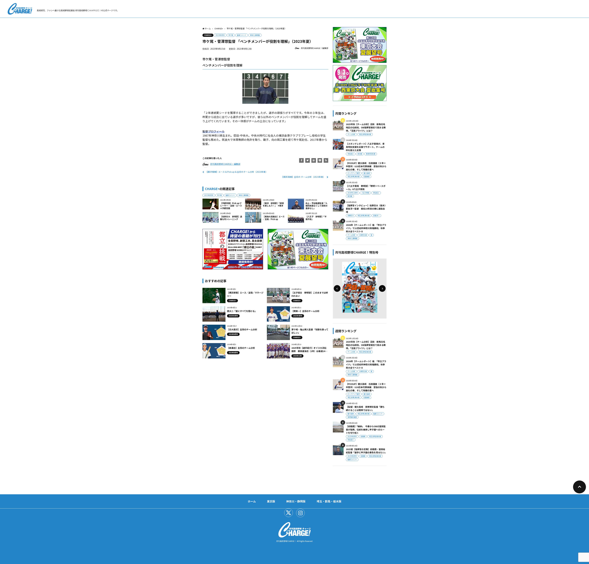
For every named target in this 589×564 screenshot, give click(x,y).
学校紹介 (351, 154)
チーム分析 (351, 134)
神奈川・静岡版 (296, 501)
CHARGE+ (208, 35)
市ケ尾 (231, 35)
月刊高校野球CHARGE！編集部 (314, 48)
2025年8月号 (352, 436)
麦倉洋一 (376, 215)
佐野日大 (351, 215)
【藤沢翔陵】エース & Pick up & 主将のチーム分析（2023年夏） (237, 171)
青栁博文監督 (352, 417)
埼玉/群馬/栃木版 (365, 134)
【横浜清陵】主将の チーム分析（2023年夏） (303, 176)
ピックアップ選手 (354, 173)
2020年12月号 (353, 193)
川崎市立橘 (363, 235)
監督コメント (241, 35)
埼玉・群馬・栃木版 (329, 501)
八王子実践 (365, 193)
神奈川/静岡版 (255, 35)
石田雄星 (366, 176)
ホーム (252, 501)
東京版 (360, 154)
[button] (337, 288)
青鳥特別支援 (370, 154)
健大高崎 (367, 173)
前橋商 (363, 436)
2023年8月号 (220, 35)
